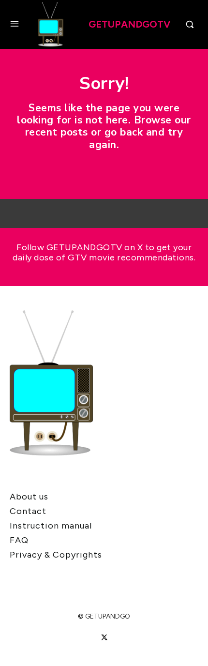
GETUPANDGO (107, 616)
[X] (104, 638)
